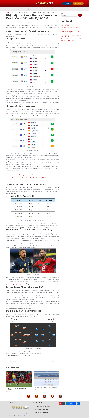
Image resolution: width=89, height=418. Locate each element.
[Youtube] (60, 403)
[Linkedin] (67, 403)
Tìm (80, 15)
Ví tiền (36, 399)
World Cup (33, 22)
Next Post (54, 361)
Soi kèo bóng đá (10, 22)
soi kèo (22, 22)
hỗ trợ (52, 399)
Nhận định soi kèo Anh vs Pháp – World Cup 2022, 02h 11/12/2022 (29, 177)
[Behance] (71, 403)
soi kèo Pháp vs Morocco (18, 284)
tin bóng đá (27, 22)
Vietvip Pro (17, 29)
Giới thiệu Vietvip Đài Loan (42, 406)
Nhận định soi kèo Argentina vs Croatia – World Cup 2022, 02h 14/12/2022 (31, 175)
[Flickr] (78, 403)
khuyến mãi (44, 399)
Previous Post (12, 361)
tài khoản (60, 399)
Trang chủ (28, 399)
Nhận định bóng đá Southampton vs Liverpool (18, 389)
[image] (28, 396)
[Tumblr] (63, 403)
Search (63, 13)
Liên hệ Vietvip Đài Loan (41, 409)
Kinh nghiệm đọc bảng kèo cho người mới (46, 388)
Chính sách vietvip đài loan (42, 412)
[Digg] (74, 403)
